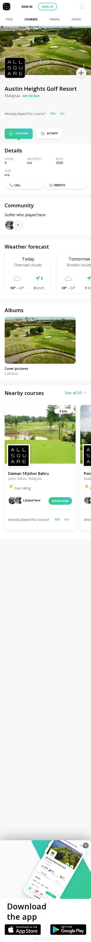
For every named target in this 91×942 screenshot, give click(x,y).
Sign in (26, 7)
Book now (60, 501)
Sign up (47, 7)
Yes (52, 114)
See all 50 (73, 392)
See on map (31, 96)
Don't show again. (45, 938)
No (62, 114)
